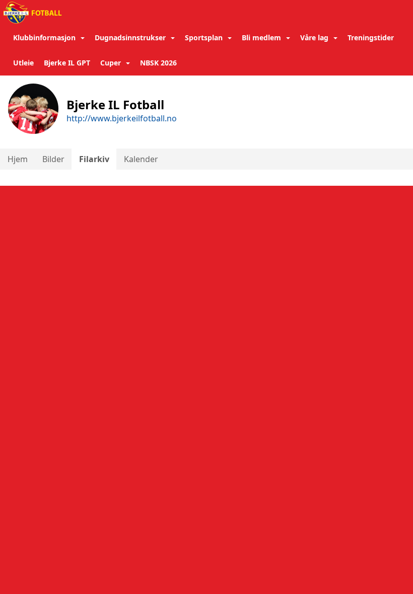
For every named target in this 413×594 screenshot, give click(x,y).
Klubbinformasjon (44, 37)
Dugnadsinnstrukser (130, 37)
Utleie (23, 62)
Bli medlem (261, 37)
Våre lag (314, 37)
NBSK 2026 (158, 62)
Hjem (18, 159)
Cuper (110, 62)
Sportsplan (204, 37)
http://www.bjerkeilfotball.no (121, 118)
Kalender (141, 159)
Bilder (53, 159)
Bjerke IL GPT (67, 62)
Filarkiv (94, 159)
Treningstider (371, 37)
